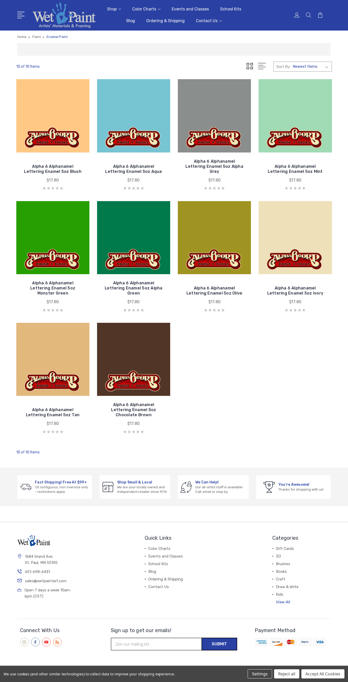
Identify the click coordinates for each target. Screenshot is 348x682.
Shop (112, 9)
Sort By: (283, 66)
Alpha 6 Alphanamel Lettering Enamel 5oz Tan (53, 412)
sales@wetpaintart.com (45, 581)
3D (278, 556)
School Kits (230, 9)
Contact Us (207, 20)
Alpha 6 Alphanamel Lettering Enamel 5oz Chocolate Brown (133, 409)
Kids (279, 594)
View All (283, 602)
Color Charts (144, 9)
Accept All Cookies (322, 674)
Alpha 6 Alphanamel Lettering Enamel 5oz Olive (214, 291)
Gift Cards (285, 548)
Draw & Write (287, 586)
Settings (260, 674)
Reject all (286, 674)
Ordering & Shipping (165, 20)
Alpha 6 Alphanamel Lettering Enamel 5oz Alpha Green (134, 288)
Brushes (283, 564)
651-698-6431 (37, 571)
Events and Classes (190, 9)
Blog (130, 20)
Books (281, 571)
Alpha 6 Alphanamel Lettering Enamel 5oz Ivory (295, 291)
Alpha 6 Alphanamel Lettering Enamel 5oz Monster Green (52, 288)
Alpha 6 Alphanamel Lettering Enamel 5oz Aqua (133, 169)
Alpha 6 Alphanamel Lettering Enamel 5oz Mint (295, 169)
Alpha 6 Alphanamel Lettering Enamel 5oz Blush (53, 169)
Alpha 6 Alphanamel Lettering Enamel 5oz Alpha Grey (214, 166)
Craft (280, 579)
